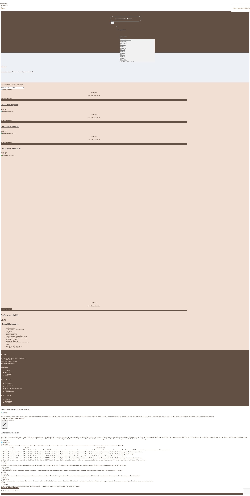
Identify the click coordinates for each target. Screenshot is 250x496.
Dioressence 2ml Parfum (11, 148)
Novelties (9, 331)
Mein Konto (8, 399)
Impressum (8, 383)
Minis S (122, 51)
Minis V (122, 56)
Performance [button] (5, 467)
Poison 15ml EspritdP (9, 105)
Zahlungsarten (9, 391)
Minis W (122, 58)
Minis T (122, 53)
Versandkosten (95, 95)
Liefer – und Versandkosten (13, 388)
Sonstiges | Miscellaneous (14, 346)
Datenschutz (9, 385)
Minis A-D (123, 41)
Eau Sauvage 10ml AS (9, 315)
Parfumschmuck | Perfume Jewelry (16, 338)
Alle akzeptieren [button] (19, 418)
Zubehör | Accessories (127, 61)
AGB (6, 386)
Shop (122, 38)
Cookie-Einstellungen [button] (7, 418)
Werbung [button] (4, 477)
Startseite (123, 36)
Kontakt (7, 371)
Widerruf (7, 390)
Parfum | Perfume (11, 333)
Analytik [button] (3, 472)
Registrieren (8, 401)
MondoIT (27, 409)
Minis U (122, 55)
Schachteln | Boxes (12, 341)
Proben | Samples (11, 339)
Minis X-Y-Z (123, 60)
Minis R (122, 50)
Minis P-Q (123, 48)
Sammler (123, 45)
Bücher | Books (10, 328)
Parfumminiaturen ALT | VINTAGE (16, 336)
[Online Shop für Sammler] (4, 3)
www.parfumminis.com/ (8, 363)
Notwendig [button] (4, 440)
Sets (7, 344)
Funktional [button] (4, 462)
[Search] (112, 22)
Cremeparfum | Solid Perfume (15, 329)
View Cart (4, 494)
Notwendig (6, 442)
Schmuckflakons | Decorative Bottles (17, 343)
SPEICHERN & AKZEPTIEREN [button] (10, 488)
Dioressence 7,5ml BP (10, 126)
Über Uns (7, 372)
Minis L (122, 46)
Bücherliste (123, 43)
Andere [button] (3, 482)
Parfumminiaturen (125, 40)
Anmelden (8, 402)
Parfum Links (8, 374)
